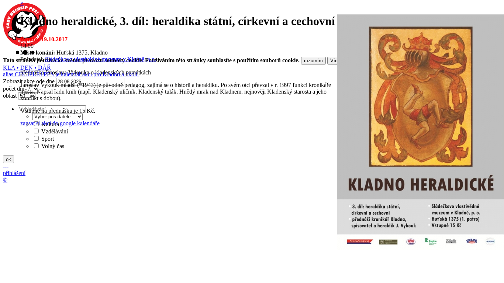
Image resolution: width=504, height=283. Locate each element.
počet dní (13, 88)
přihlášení (14, 173)
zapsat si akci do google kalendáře (60, 123)
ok (8, 159)
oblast (10, 95)
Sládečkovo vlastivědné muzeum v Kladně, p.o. (100, 59)
